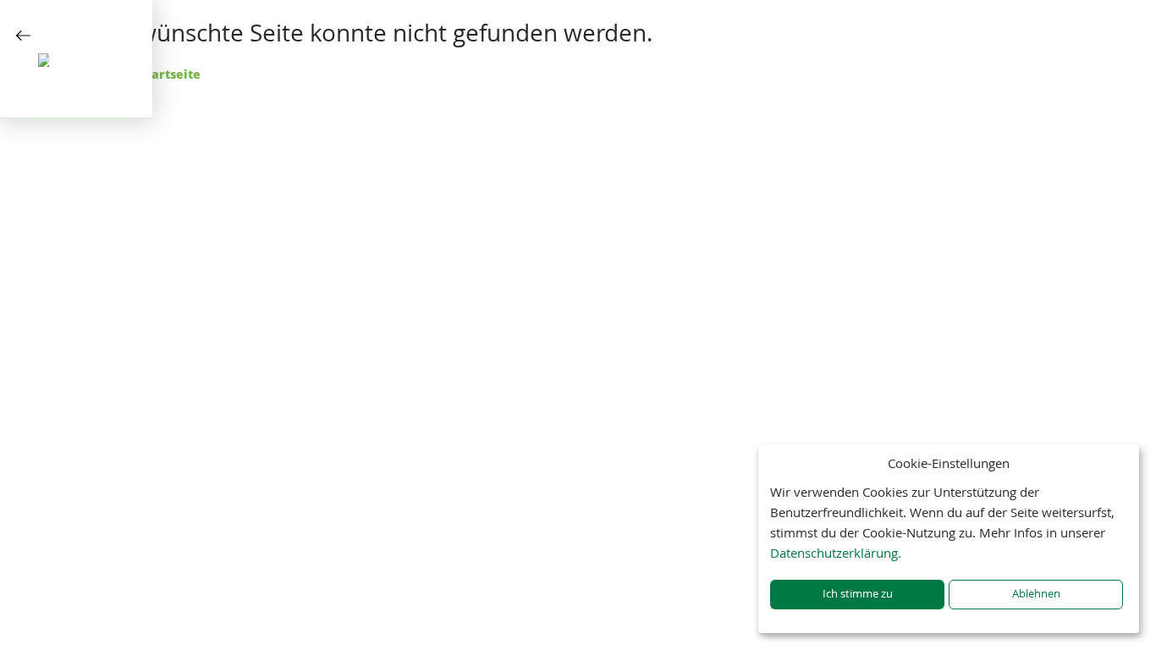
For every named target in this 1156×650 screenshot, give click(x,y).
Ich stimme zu (858, 594)
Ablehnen (1036, 594)
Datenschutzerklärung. (835, 552)
